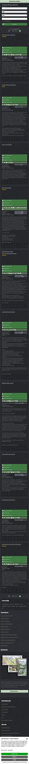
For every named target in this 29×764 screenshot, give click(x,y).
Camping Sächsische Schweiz (7, 642)
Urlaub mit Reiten (4, 626)
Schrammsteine (5, 604)
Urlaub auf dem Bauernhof (6, 615)
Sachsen (6, 720)
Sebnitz (3, 714)
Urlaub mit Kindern (5, 618)
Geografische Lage (8, 52)
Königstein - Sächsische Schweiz (8, 706)
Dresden (10, 720)
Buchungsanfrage (7, 47)
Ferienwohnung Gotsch (8, 454)
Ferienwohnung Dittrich (8, 500)
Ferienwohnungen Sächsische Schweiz (9, 637)
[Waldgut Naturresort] (14, 388)
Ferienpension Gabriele (8, 35)
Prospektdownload (5, 730)
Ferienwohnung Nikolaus (9, 85)
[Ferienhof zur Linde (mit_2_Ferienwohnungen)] (14, 260)
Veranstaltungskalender (6, 735)
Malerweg (4, 606)
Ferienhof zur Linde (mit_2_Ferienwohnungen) (9, 252)
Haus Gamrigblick (7, 144)
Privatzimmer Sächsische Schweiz (8, 640)
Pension (8, 606)
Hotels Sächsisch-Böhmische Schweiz (9, 634)
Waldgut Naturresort (8, 383)
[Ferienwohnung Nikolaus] (14, 92)
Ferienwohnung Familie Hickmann (11, 544)
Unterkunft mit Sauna (5, 629)
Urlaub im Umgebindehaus (6, 623)
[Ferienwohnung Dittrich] (14, 505)
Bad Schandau (4, 704)
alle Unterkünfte (4, 645)
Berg (17, 606)
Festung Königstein (23, 606)
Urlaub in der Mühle (5, 621)
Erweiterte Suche (7, 21)
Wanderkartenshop (14, 691)
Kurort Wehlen (4, 712)
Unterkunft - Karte (4, 632)
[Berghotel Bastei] (14, 195)
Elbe (2, 720)
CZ (2, 608)
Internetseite (6, 50)
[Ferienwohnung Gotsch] (14, 459)
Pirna (2, 717)
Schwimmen (17, 604)
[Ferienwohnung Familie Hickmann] (14, 551)
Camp (22, 604)
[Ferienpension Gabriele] (14, 42)
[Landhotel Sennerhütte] (14, 317)
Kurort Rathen (4, 709)
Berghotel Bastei (6, 188)
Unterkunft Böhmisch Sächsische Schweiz (10, 733)
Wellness (13, 606)
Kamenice (12, 604)
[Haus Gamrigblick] (14, 150)
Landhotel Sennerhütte (8, 312)
